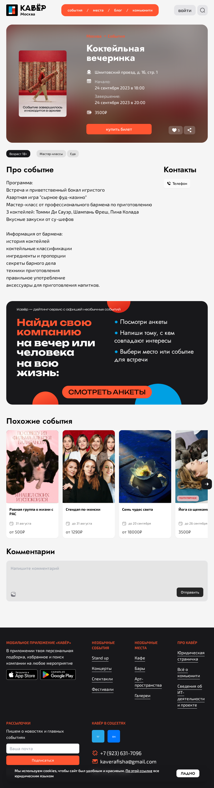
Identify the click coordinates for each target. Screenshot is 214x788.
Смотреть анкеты (107, 392)
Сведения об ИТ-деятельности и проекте (191, 695)
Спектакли (102, 678)
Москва (27, 14)
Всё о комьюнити (188, 672)
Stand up (100, 657)
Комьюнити (142, 10)
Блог (118, 10)
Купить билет (119, 128)
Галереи (142, 695)
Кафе (140, 657)
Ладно (188, 773)
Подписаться (43, 760)
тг (98, 736)
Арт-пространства (148, 681)
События (75, 10)
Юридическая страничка (191, 655)
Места (98, 10)
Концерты (102, 668)
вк (114, 736)
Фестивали (103, 689)
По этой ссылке (139, 770)
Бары (140, 668)
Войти (185, 10)
